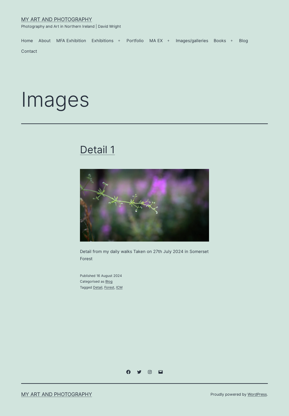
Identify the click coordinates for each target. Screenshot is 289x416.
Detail (97, 287)
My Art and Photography (56, 19)
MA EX (156, 40)
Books (220, 40)
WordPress (257, 394)
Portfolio (135, 40)
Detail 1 (97, 149)
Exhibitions (102, 40)
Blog (243, 40)
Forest (109, 287)
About (45, 40)
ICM (119, 287)
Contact (29, 51)
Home (27, 40)
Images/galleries (192, 40)
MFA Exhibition (71, 40)
